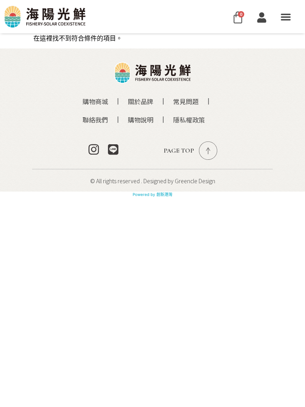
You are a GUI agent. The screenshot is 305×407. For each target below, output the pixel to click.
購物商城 (95, 101)
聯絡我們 (95, 119)
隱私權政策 (189, 119)
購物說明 (140, 119)
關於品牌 (140, 101)
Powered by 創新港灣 (152, 194)
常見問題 (186, 101)
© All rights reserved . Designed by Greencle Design (152, 181)
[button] (286, 17)
